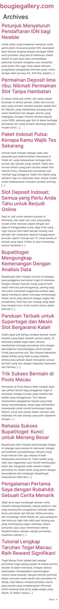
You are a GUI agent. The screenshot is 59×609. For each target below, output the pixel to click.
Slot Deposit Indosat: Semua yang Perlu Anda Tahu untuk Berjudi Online (29, 200)
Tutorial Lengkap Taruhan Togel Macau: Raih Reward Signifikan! (29, 547)
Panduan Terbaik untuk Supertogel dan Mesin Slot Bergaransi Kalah (28, 321)
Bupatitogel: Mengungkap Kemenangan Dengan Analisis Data (26, 260)
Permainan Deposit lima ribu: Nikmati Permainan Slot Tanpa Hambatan (29, 85)
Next (53, 599)
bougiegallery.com (27, 6)
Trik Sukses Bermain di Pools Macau (28, 376)
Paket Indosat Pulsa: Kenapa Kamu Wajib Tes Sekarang (29, 140)
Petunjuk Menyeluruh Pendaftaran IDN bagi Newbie (26, 31)
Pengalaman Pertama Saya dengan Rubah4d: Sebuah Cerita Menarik (28, 489)
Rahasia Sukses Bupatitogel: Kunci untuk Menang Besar (25, 431)
